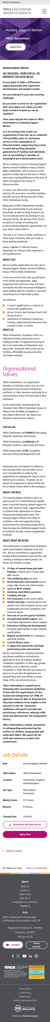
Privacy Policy (25, 989)
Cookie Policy (25, 993)
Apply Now (15, 47)
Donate (16, 945)
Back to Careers (14, 850)
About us (25, 886)
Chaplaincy (25, 906)
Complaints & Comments (25, 902)
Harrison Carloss (30, 1016)
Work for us (25, 898)
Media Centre (25, 997)
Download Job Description (27, 824)
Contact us (25, 890)
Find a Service (36, 945)
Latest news (25, 894)
